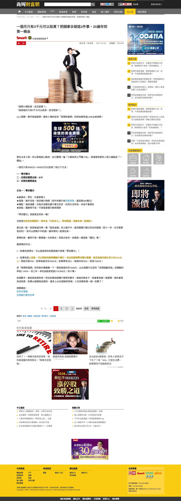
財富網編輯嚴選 (39, 39)
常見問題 (73, 475)
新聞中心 (106, 499)
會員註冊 (154, 4)
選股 (44, 473)
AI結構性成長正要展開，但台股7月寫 (34, 422)
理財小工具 (59, 473)
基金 (24, 316)
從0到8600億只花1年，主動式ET (87, 426)
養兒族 (159, 163)
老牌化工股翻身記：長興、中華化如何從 (35, 411)
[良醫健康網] (149, 473)
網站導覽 (115, 499)
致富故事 (20, 475)
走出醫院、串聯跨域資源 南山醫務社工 (35, 415)
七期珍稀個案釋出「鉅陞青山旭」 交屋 (35, 419)
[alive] (158, 473)
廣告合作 (76, 499)
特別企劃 (31, 480)
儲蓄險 (29, 316)
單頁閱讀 (95, 309)
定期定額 (36, 316)
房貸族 (146, 163)
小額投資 (52, 316)
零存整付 (44, 316)
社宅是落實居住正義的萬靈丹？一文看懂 (35, 426)
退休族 (133, 176)
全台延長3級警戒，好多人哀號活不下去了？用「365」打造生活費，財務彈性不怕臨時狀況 (106, 360)
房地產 (19, 478)
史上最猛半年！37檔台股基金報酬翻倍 (90, 422)
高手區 (146, 176)
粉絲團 (135, 4)
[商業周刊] (132, 473)
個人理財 (20, 480)
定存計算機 (22, 291)
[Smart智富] (141, 473)
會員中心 (73, 473)
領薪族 (133, 163)
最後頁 (79, 309)
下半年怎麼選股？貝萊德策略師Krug (89, 419)
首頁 (22, 11)
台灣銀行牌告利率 (26, 295)
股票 (30, 475)
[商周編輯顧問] (149, 477)
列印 (121, 321)
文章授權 (97, 499)
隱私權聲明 (86, 499)
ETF (29, 473)
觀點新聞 (20, 473)
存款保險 (69, 201)
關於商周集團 (65, 499)
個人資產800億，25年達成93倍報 (87, 415)
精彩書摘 (20, 483)
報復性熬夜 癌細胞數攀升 (65, 356)
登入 (160, 4)
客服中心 (84, 473)
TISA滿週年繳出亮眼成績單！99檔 (88, 411)
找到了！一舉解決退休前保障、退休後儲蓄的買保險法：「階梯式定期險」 (34, 360)
